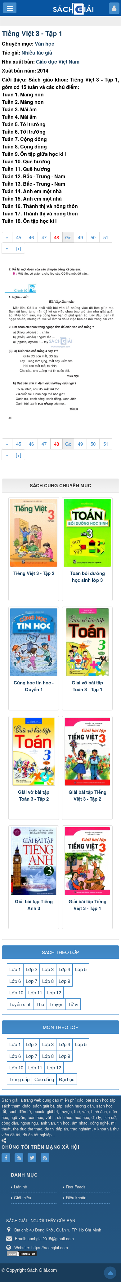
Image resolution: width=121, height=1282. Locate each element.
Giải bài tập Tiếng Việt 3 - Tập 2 (87, 795)
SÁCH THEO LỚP (60, 952)
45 (18, 237)
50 (93, 237)
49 (80, 237)
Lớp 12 (54, 992)
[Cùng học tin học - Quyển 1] (33, 642)
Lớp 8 (48, 981)
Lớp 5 (81, 969)
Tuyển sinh (20, 1004)
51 (105, 237)
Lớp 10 (16, 992)
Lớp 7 (31, 981)
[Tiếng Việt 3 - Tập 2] (33, 533)
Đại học (66, 1079)
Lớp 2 (31, 969)
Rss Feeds (76, 1187)
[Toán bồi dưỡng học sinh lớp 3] (87, 533)
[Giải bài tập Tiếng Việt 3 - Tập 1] (87, 861)
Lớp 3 (48, 969)
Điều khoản (76, 1197)
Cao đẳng (44, 1079)
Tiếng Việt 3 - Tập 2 (33, 573)
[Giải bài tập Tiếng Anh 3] (33, 861)
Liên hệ (20, 1187)
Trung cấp (19, 1079)
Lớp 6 (15, 981)
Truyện (56, 1004)
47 (44, 237)
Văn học (44, 43)
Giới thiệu (22, 1197)
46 (31, 237)
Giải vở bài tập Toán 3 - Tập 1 (87, 686)
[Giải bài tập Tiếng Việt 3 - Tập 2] (87, 752)
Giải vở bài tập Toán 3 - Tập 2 (33, 795)
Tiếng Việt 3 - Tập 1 (32, 33)
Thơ (40, 1004)
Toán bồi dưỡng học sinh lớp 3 (87, 577)
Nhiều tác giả (36, 52)
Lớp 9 (64, 981)
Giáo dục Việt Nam (57, 61)
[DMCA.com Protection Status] (22, 1253)
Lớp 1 (15, 969)
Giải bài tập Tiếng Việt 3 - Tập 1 (87, 905)
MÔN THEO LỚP (60, 1027)
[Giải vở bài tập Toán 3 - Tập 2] (33, 752)
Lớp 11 (35, 992)
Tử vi (73, 1004)
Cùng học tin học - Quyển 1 (34, 686)
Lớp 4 (64, 969)
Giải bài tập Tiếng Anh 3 (34, 905)
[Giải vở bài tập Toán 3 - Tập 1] (87, 642)
